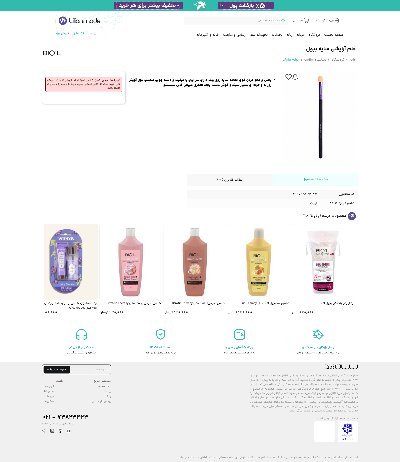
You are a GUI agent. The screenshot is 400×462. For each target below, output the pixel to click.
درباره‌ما (50, 396)
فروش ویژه (62, 33)
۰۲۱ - (65, 417)
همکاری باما (48, 401)
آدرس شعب (324, 418)
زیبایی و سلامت (234, 34)
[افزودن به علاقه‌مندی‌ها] (288, 77)
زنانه (289, 34)
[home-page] (79, 20)
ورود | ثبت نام (325, 20)
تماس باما (49, 391)
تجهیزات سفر (259, 34)
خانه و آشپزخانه (207, 34)
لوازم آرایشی (290, 59)
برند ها (107, 391)
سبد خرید (297, 20)
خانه (352, 59)
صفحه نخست (334, 34)
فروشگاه (314, 34)
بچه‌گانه (277, 34)
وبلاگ (108, 396)
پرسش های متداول (346, 418)
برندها (92, 33)
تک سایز (79, 33)
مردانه (300, 34)
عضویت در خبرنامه (56, 370)
